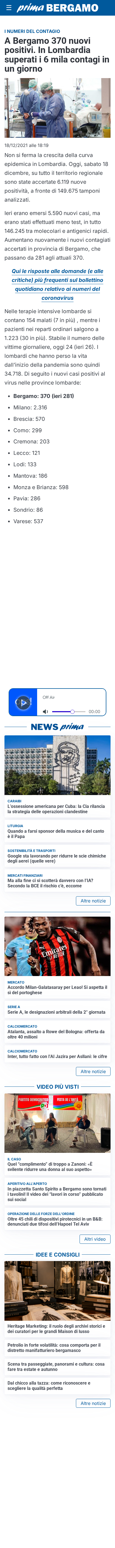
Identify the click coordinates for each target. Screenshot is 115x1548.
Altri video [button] (95, 1239)
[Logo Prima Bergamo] (57, 8)
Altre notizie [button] (93, 901)
